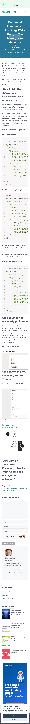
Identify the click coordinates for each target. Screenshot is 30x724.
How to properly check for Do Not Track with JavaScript (13, 446)
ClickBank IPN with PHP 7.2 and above (16, 434)
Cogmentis (9, 12)
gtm (19, 427)
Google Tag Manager (18, 63)
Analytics (24, 66)
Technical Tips (9, 425)
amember (8, 427)
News (3, 595)
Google (18, 66)
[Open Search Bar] (21, 12)
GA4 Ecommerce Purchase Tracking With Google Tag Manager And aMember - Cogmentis (14, 488)
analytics (14, 427)
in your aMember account (14, 109)
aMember (24, 73)
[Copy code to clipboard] (25, 141)
